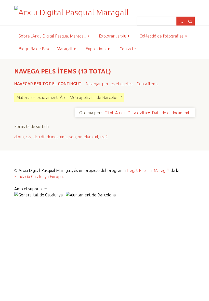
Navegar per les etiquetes (109, 83)
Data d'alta (137, 112)
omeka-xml (88, 136)
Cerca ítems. (148, 83)
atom (19, 136)
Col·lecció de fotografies (161, 36)
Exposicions (96, 48)
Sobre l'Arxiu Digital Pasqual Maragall (52, 36)
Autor (120, 112)
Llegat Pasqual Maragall (148, 170)
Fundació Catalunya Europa (38, 176)
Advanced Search (181, 21)
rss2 (104, 136)
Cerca (190, 21)
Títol (109, 112)
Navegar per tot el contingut (48, 83)
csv (28, 136)
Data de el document (171, 112)
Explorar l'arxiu (112, 36)
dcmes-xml (57, 136)
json (72, 136)
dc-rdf (39, 136)
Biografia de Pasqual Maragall (45, 48)
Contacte (128, 48)
